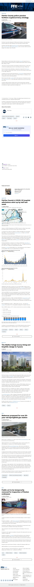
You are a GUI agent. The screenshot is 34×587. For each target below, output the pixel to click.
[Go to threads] (10, 580)
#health (16, 329)
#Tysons (15, 118)
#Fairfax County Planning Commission (15, 475)
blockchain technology (14, 46)
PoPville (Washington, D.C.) (27, 575)
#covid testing (4, 329)
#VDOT (3, 554)
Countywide (4, 13)
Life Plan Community (6, 394)
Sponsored (4, 342)
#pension (17, 116)
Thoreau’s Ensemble (16, 520)
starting (8, 46)
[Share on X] (26, 117)
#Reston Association (23, 552)
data (25, 232)
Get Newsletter (28, 1)
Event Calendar (15, 572)
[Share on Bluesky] (28, 117)
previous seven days (18, 232)
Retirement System (15, 45)
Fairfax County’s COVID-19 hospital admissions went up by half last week (16, 202)
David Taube (5, 19)
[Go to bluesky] (12, 580)
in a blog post (22, 287)
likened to (27, 68)
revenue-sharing (21, 73)
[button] (28, 372)
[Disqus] (16, 152)
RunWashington (25, 579)
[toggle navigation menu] (32, 1)
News (3, 413)
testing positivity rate (26, 297)
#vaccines (4, 331)
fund (2, 79)
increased (6, 79)
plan (12, 439)
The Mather (11, 376)
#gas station (26, 475)
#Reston (3, 118)
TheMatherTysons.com (16, 401)
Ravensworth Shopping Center (13, 446)
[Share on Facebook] (23, 117)
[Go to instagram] (5, 580)
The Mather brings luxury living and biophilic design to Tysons (16, 346)
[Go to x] (1, 580)
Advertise (14, 568)
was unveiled (11, 535)
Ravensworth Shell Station (24, 439)
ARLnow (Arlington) (26, 568)
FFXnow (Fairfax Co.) (26, 571)
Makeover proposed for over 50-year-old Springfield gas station (15, 416)
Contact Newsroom (16, 569)
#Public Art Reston (9, 552)
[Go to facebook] (3, 580)
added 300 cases (27, 242)
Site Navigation (15, 579)
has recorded (7, 247)
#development (4, 475)
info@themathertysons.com (13, 402)
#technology (9, 118)
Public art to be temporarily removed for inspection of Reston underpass (15, 492)
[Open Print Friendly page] (30, 117)
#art (3, 552)
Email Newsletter (15, 571)
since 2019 (5, 46)
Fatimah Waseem (6, 419)
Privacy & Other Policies (17, 575)
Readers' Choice (15, 574)
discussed (21, 61)
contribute (12, 77)
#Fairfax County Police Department (8, 116)
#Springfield (4, 477)
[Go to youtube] (8, 580)
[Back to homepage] (3, 1)
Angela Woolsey (6, 206)
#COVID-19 (11, 329)
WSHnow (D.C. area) (26, 580)
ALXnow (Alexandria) (26, 569)
